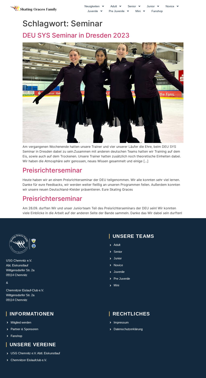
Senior (132, 6)
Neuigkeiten (92, 6)
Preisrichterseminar (52, 170)
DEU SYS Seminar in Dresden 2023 (76, 35)
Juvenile (93, 11)
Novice (170, 6)
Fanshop (157, 11)
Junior (151, 6)
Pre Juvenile (117, 11)
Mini (138, 11)
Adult (113, 6)
